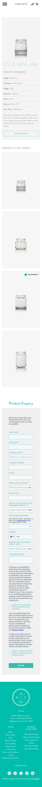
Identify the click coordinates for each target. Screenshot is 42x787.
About (10, 732)
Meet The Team (10, 740)
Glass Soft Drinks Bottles (31, 741)
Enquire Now (21, 133)
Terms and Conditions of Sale (11, 753)
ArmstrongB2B (34, 778)
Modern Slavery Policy (10, 758)
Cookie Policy (11, 749)
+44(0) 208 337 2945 (24, 718)
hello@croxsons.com (23, 715)
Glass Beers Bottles (31, 734)
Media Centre (11, 746)
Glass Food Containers (31, 737)
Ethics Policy (10, 734)
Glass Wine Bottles (31, 748)
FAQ (10, 737)
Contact (21, 711)
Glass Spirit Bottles (31, 745)
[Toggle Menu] (4, 4)
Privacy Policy (10, 743)
